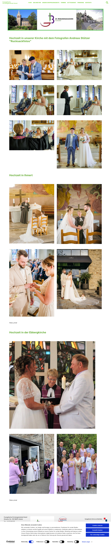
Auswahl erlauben (97, 530)
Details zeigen (86, 541)
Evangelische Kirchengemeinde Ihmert (10, 2)
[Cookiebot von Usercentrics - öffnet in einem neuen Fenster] (10, 542)
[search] (107, 2)
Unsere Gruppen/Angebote (50, 2)
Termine (63, 2)
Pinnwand (80, 2)
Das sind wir (37, 2)
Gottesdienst (71, 2)
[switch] (47, 541)
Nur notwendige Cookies (97, 534)
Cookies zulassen (97, 525)
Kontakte (88, 2)
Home (30, 2)
